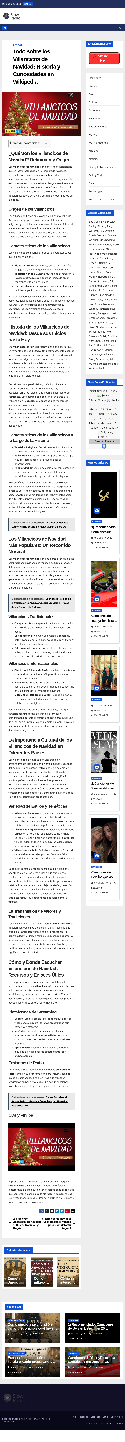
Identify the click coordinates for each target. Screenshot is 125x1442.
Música (93, 134)
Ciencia (93, 86)
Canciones (95, 77)
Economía (95, 110)
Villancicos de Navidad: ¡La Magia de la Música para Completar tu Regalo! (56, 1223)
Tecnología (95, 191)
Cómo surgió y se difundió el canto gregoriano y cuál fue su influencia (31, 1328)
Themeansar (8, 1421)
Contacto (118, 1423)
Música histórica (98, 142)
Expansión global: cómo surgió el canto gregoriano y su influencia (32, 1361)
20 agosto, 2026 (19, 1334)
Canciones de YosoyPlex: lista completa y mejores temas (91, 1360)
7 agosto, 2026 (103, 883)
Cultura (17, 45)
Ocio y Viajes (96, 175)
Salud (92, 183)
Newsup (43, 1419)
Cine (91, 94)
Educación (95, 118)
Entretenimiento (98, 126)
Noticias (94, 158)
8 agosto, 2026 (103, 794)
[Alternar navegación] (63, 28)
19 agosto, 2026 (103, 538)
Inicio (75, 1417)
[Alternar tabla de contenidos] (44, 143)
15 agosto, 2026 (103, 626)
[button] (120, 27)
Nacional (94, 150)
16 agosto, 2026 (19, 1367)
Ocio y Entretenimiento (102, 167)
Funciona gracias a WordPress (16, 1419)
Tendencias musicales (101, 199)
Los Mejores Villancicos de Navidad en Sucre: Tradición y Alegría (26, 1223)
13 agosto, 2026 (103, 705)
